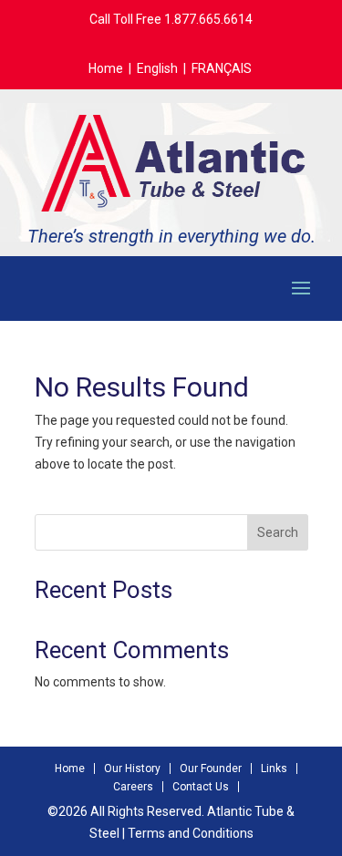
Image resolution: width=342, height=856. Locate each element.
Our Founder (211, 768)
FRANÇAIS (222, 68)
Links (274, 768)
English (157, 68)
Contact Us (200, 786)
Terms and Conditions (191, 833)
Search (277, 532)
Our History (132, 768)
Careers (133, 786)
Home (105, 68)
